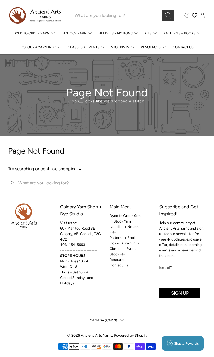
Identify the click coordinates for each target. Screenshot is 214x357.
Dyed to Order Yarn (32, 33)
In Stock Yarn (74, 33)
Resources (151, 47)
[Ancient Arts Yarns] (35, 15)
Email (165, 267)
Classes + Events (83, 47)
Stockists (120, 47)
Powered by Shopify (130, 335)
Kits (147, 33)
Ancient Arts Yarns (96, 335)
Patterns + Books (179, 33)
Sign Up (180, 293)
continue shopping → (61, 168)
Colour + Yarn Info (38, 47)
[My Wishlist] (195, 15)
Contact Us (183, 47)
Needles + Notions (115, 33)
